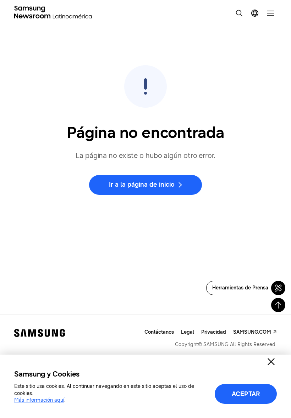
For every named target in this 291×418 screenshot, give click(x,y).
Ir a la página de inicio (142, 184)
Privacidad (213, 332)
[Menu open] (270, 13)
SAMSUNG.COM (252, 332)
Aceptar (246, 394)
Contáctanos (159, 332)
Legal (187, 332)
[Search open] (239, 13)
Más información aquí (39, 400)
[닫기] (271, 361)
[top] (278, 305)
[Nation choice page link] (254, 13)
